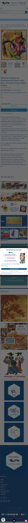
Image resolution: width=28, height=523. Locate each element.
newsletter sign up (4, 265)
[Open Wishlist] (26, 521)
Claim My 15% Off (14, 268)
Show (14, 520)
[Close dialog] (27, 248)
